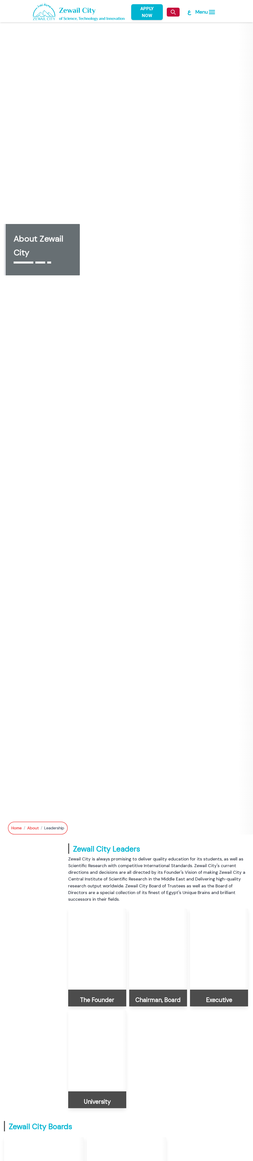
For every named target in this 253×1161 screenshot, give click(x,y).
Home (16, 828)
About (33, 828)
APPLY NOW (147, 12)
